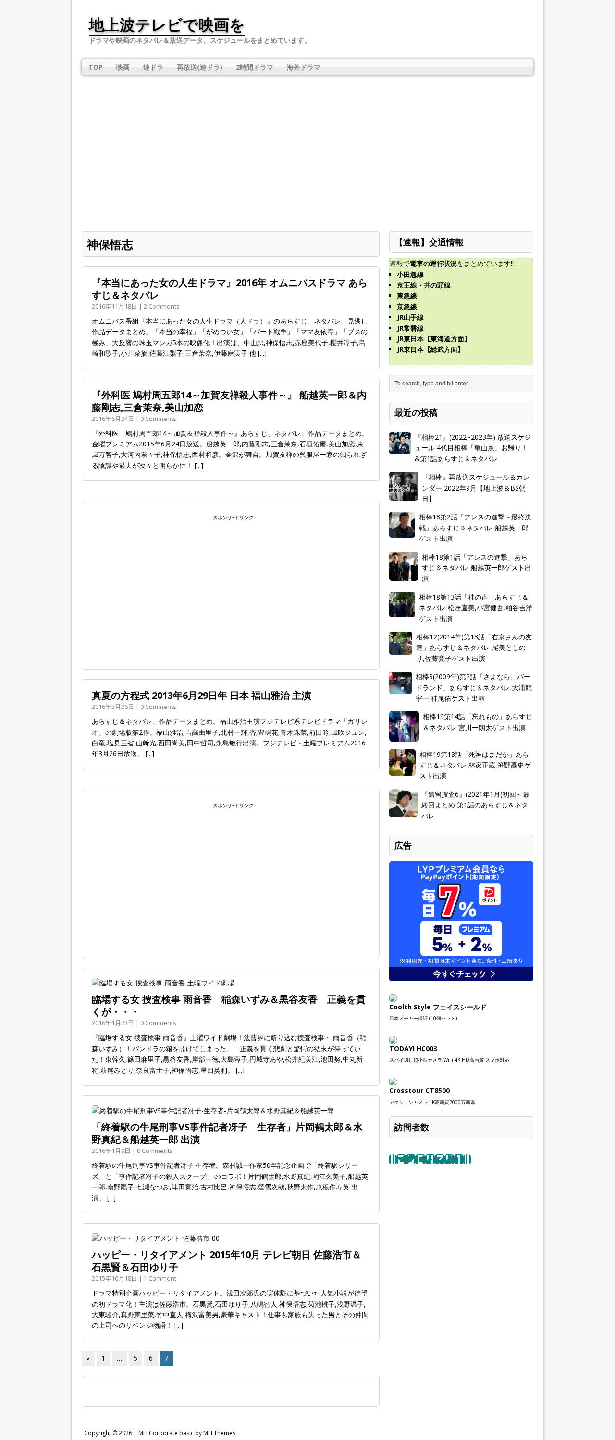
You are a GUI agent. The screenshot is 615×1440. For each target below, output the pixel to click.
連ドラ (153, 67)
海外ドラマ (303, 67)
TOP (95, 67)
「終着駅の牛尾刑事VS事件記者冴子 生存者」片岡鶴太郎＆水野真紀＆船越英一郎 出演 (227, 1133)
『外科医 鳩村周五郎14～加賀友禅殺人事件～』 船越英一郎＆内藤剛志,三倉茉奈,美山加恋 (229, 401)
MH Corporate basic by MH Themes (186, 1433)
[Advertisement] (307, 147)
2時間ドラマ (254, 67)
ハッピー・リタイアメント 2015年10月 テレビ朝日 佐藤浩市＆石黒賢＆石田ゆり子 (226, 1260)
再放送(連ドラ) (199, 67)
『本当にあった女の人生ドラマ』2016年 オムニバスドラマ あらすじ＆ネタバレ (230, 288)
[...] (262, 353)
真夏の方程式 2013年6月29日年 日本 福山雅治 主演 (201, 695)
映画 (123, 67)
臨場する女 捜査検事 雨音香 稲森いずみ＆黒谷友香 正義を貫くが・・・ (229, 1005)
